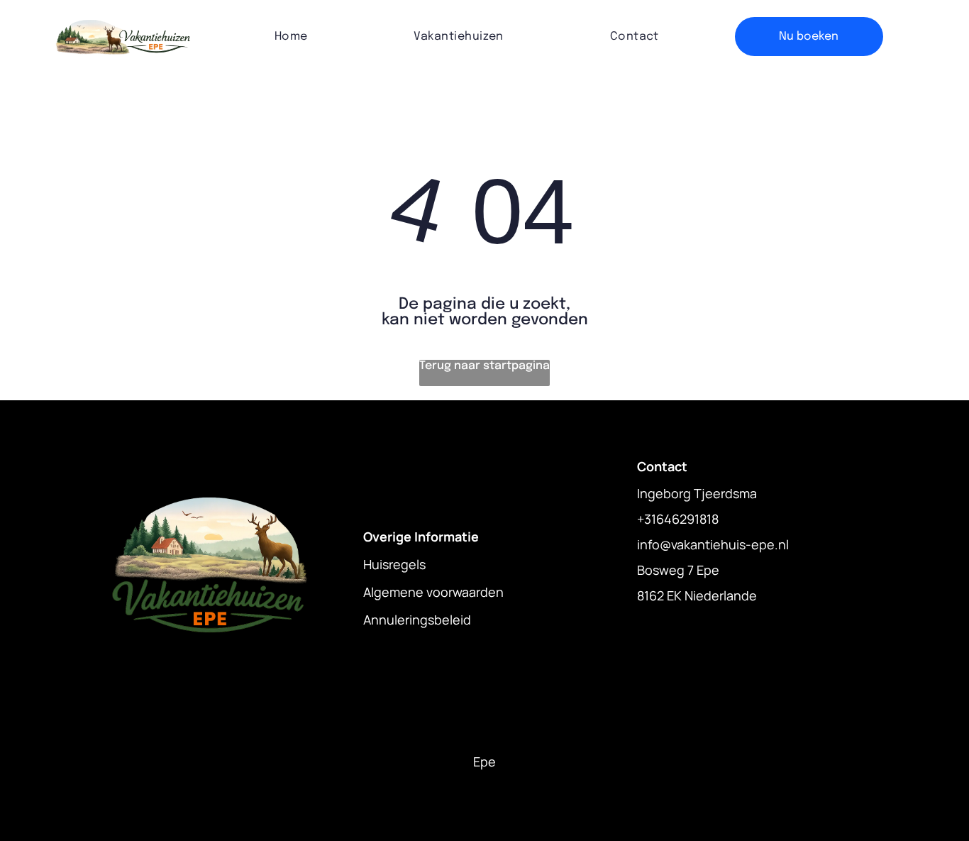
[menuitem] (291, 36)
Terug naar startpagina (484, 366)
